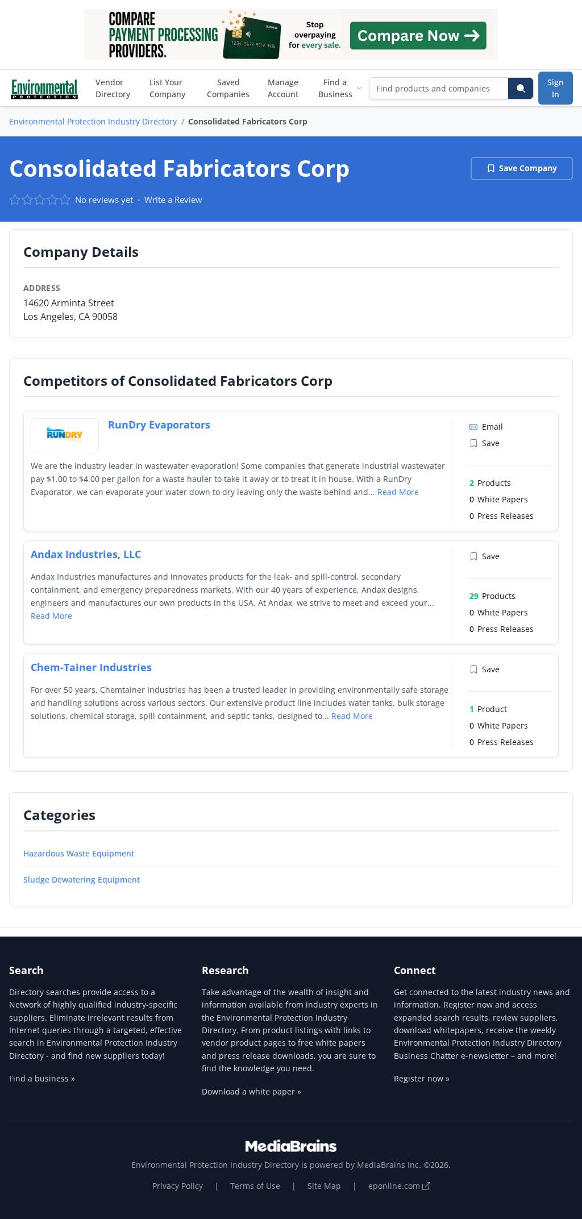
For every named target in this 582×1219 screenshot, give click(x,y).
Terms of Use (255, 1185)
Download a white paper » (251, 1091)
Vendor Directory (112, 88)
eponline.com (395, 1185)
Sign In (555, 88)
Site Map (324, 1185)
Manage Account (283, 88)
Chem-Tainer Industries (91, 667)
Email (492, 426)
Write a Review (173, 199)
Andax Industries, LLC (86, 554)
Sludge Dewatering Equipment (81, 879)
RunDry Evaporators (159, 424)
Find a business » (42, 1078)
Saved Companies (228, 88)
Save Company (528, 168)
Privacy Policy (177, 1185)
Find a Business (335, 88)
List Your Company (167, 88)
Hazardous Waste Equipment (78, 853)
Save (491, 443)
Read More (398, 491)
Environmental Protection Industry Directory (93, 121)
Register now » (422, 1078)
